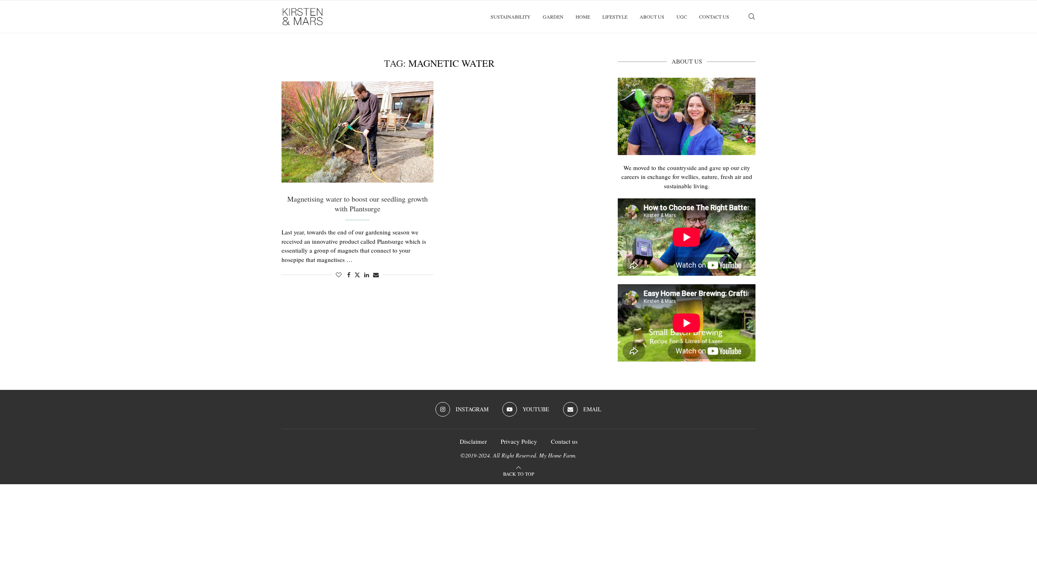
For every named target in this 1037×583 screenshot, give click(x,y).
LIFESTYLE (614, 16)
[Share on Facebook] (348, 275)
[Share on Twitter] (357, 275)
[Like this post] (338, 275)
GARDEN (553, 16)
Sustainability (511, 16)
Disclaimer (473, 441)
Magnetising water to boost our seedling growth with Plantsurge (357, 203)
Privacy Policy (519, 441)
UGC (681, 16)
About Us (652, 16)
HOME (583, 16)
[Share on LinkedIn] (366, 275)
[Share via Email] (376, 275)
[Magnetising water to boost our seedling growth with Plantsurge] (357, 132)
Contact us (714, 16)
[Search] (751, 16)
